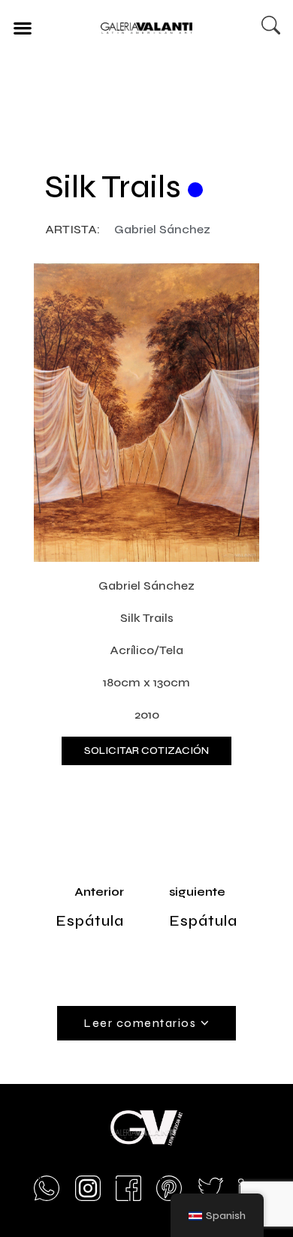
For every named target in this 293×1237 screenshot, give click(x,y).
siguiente (197, 891)
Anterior (99, 891)
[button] (22, 27)
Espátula (90, 920)
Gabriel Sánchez (162, 229)
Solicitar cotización (146, 750)
